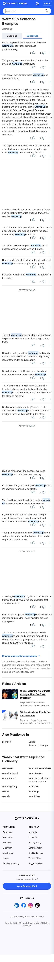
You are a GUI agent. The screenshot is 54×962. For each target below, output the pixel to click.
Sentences (32, 35)
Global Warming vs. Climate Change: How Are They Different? (35, 694)
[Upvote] (33, 53)
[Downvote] (43, 53)
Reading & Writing (11, 863)
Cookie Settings (36, 852)
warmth (6, 796)
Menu (47, 3)
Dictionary (7, 832)
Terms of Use (35, 858)
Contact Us (34, 837)
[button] (37, 3)
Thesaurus (8, 837)
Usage (6, 858)
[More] (50, 52)
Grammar (7, 847)
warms (5, 791)
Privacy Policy (35, 842)
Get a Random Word (27, 886)
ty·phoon (6, 741)
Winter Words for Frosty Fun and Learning (35, 713)
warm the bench (10, 773)
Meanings (12, 35)
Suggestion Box (36, 863)
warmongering (9, 786)
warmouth (34, 786)
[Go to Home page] (15, 3)
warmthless (34, 796)
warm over (7, 768)
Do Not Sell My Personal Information (27, 916)
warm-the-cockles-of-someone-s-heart (39, 779)
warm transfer (35, 773)
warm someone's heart (40, 768)
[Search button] (46, 11)
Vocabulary (8, 852)
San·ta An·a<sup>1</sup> (38, 743)
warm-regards (9, 778)
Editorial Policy (35, 847)
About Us (33, 832)
